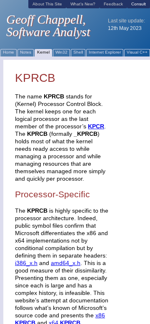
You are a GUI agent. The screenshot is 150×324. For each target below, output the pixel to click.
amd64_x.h (65, 263)
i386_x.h (26, 263)
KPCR (96, 126)
